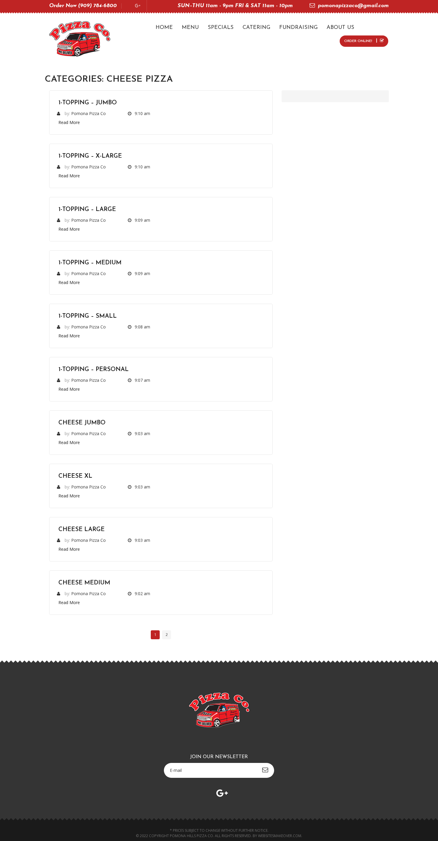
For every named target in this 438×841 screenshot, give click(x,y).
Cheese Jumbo (81, 423)
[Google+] (137, 6)
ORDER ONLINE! (358, 41)
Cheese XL (75, 476)
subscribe (265, 770)
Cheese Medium (84, 583)
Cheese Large (81, 530)
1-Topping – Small (87, 316)
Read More (69, 122)
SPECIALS (221, 27)
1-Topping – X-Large (90, 156)
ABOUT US (340, 27)
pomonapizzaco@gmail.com (353, 6)
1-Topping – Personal (93, 370)
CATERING (256, 27)
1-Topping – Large (87, 209)
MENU (190, 27)
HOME (164, 27)
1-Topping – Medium (90, 263)
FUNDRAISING (298, 27)
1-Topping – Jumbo (87, 103)
